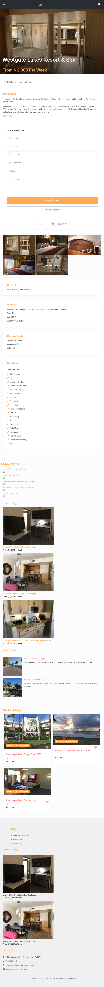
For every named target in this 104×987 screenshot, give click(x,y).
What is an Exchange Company (36, 680)
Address (13, 305)
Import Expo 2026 (10, 494)
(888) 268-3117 (11, 961)
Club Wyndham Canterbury (21, 800)
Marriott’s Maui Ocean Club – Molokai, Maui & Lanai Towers (28, 640)
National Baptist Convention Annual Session (20, 481)
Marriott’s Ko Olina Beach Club (72, 750)
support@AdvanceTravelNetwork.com (20, 965)
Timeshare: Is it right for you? (35, 659)
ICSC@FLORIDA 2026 (11, 475)
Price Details (15, 285)
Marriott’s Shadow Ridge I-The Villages (19, 594)
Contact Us (17, 844)
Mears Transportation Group (14, 469)
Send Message (53, 200)
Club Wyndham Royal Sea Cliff (23, 754)
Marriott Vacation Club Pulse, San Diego (19, 547)
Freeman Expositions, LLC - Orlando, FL (18, 488)
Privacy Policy (17, 840)
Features (14, 363)
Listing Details (16, 336)
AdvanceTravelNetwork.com (16, 969)
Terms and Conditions (21, 836)
